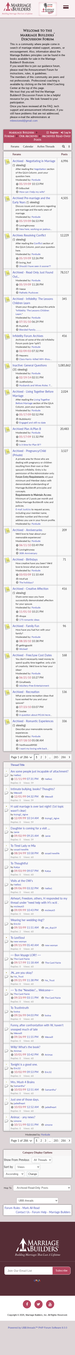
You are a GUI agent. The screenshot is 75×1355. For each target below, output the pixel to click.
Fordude (36, 179)
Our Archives (28, 136)
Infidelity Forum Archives (28, 336)
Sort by (9, 1166)
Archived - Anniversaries (27, 530)
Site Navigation (66, 7)
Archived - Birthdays (25, 559)
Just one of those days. (25, 1099)
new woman (51, 945)
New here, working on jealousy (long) (38, 229)
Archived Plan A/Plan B (27, 428)
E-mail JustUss (23, 509)
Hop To (8, 1187)
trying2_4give (52, 818)
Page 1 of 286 (20, 757)
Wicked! (23, 648)
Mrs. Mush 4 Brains (23, 1082)
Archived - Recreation (26, 692)
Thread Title (18, 764)
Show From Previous (17, 1159)
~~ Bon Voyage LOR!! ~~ (26, 955)
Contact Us (23, 1212)
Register (53, 132)
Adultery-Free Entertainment (34, 685)
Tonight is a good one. (24, 1064)
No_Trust (49, 980)
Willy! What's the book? (25, 1047)
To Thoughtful (19, 863)
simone (48, 1124)
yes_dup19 (51, 927)
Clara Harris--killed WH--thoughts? (37, 359)
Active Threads (46, 146)
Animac (49, 1054)
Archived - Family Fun (26, 626)
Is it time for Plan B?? (30, 444)
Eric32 (48, 1072)
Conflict (38, 243)
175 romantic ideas (29, 619)
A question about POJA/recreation (37, 714)
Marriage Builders (21, 133)
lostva (48, 1015)
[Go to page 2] (69, 757)
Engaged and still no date (32, 422)
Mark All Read (31, 1208)
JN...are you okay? (22, 972)
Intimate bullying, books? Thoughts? (33, 789)
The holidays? (26, 582)
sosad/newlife (52, 853)
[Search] (63, 147)
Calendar (28, 146)
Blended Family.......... (30, 329)
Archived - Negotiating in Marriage (34, 161)
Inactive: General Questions (30, 365)
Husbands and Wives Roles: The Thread (40, 385)
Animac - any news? (23, 1117)
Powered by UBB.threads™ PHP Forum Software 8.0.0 (37, 1327)
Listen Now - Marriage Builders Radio (48, 9)
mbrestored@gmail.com (24, 120)
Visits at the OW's (22, 880)
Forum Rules (12, 1208)
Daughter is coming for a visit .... (30, 828)
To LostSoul (18, 937)
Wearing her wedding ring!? (27, 920)
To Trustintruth (20, 1007)
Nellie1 (48, 778)
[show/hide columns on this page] (69, 146)
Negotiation (40, 168)
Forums (9, 136)
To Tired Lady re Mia (23, 845)
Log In (67, 132)
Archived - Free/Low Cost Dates (32, 655)
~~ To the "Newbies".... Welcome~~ (32, 990)
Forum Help (39, 1212)
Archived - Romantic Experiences (33, 721)
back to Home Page (17, 6)
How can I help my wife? (32, 191)
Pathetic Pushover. (29, 292)
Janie (47, 835)
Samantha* (51, 1089)
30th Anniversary (28, 553)
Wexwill (49, 796)
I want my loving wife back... (34, 748)
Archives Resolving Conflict (29, 235)
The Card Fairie (53, 962)
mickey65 (50, 910)
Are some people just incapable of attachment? (39, 771)
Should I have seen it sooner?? (35, 266)
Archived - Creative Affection (30, 588)
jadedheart (50, 1107)
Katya (48, 870)
